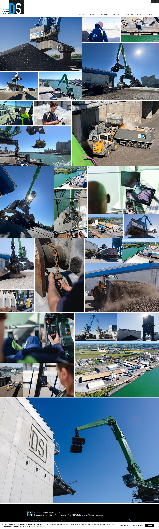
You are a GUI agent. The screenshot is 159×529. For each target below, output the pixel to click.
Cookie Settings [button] (124, 525)
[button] (127, 14)
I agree (149, 525)
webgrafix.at (63, 521)
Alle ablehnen (137, 525)
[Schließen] (156, 525)
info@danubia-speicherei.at (95, 515)
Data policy (40, 526)
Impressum (53, 521)
